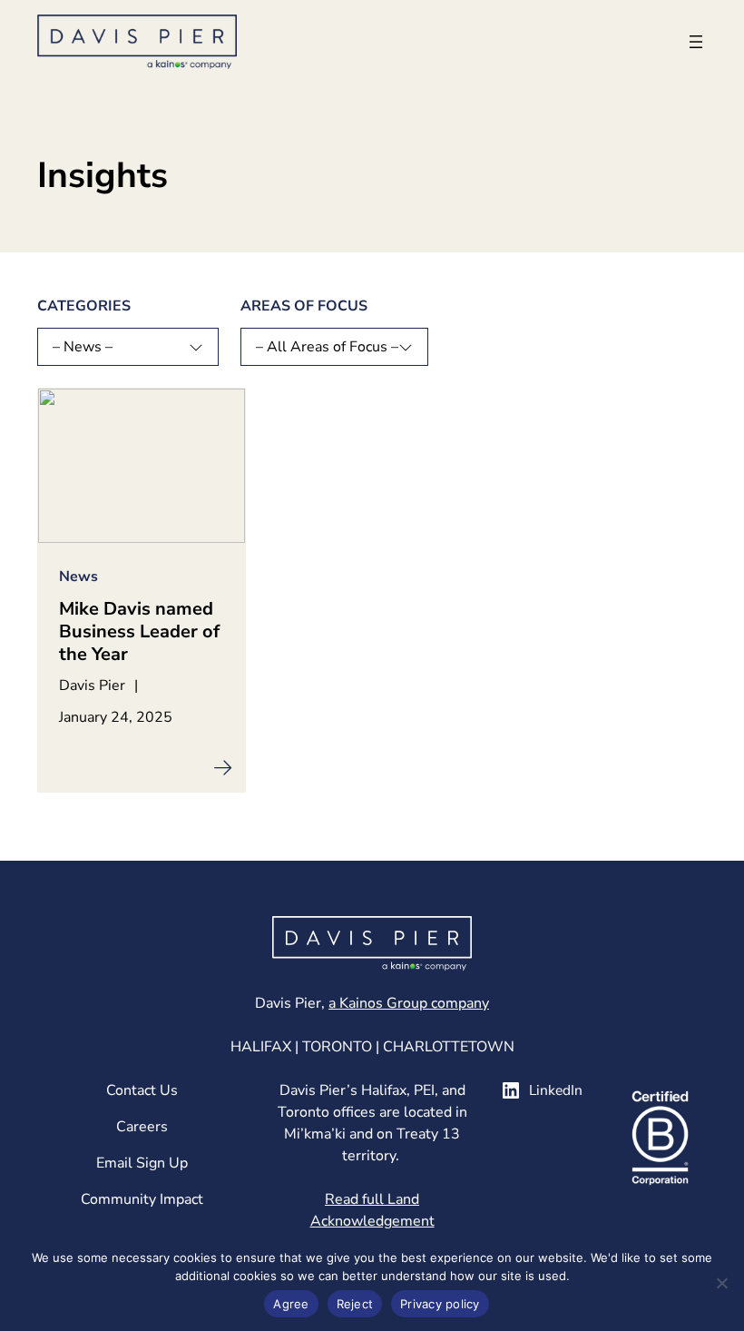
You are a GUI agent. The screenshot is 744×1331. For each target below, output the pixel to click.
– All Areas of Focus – (327, 347)
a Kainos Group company (408, 1003)
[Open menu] (696, 42)
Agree (290, 1303)
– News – (83, 347)
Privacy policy (440, 1303)
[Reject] (721, 1283)
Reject (355, 1303)
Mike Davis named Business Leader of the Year (139, 631)
